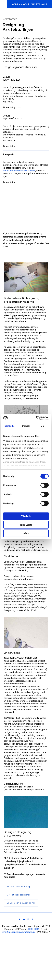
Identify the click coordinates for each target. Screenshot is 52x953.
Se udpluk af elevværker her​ (21, 903)
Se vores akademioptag (18, 886)
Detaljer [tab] (26, 426)
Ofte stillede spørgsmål (18, 895)
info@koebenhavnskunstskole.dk (19, 170)
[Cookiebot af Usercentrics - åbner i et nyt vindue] (37, 418)
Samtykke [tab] (9, 426)
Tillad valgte (26, 524)
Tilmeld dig (9, 107)
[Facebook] (19, 919)
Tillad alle (26, 516)
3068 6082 (33, 929)
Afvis (26, 533)
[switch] (44, 485)
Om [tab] (42, 426)
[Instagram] (28, 919)
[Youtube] (24, 919)
